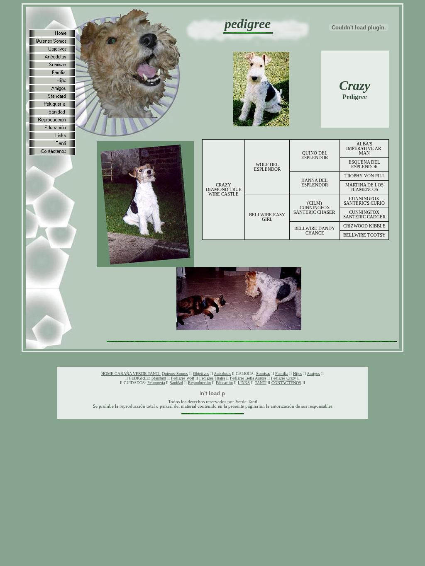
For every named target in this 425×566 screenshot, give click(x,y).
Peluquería (156, 382)
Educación (224, 382)
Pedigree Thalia (212, 378)
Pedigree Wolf (182, 378)
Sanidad (176, 382)
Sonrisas (263, 373)
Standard (158, 378)
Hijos (297, 373)
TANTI (260, 382)
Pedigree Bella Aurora (248, 378)
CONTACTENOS (286, 382)
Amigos (313, 373)
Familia (281, 373)
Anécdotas (222, 373)
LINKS (244, 382)
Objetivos (201, 373)
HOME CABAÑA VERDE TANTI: (131, 373)
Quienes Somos (175, 373)
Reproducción (199, 382)
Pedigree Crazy (283, 378)
